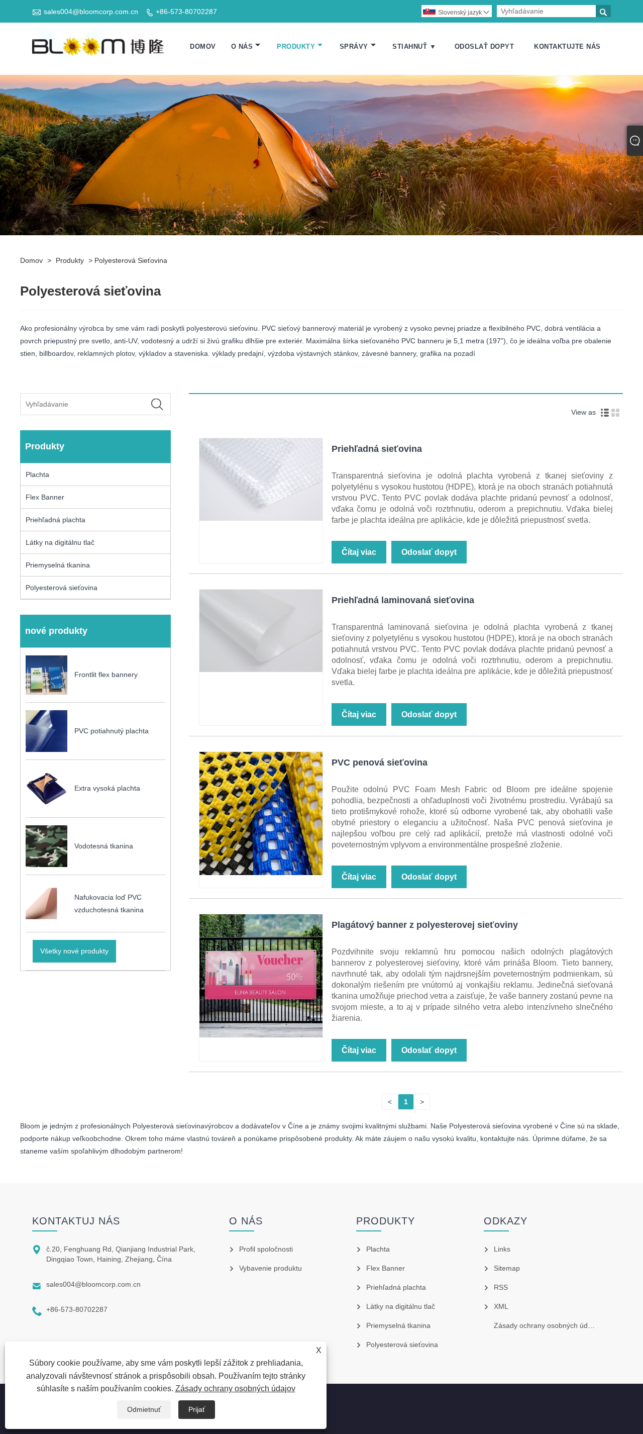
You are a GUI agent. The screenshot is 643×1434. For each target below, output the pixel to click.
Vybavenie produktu (270, 1268)
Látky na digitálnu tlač (60, 542)
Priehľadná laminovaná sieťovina (403, 600)
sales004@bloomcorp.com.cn (91, 12)
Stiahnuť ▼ (414, 46)
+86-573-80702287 (186, 12)
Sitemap (507, 1268)
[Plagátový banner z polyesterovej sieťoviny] (261, 1035)
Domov (203, 46)
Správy (354, 46)
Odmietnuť (144, 1409)
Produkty (296, 46)
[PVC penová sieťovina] (261, 873)
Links (502, 1249)
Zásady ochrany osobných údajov (235, 1388)
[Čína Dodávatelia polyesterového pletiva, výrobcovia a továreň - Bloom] (99, 47)
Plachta (37, 474)
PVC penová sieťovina (379, 762)
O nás (242, 46)
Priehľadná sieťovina (377, 449)
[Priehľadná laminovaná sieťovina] (261, 669)
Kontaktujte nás (567, 46)
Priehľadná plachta (55, 520)
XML (501, 1306)
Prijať (196, 1409)
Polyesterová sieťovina (130, 260)
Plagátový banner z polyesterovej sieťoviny (425, 925)
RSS (501, 1287)
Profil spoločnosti (266, 1249)
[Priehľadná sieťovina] (261, 518)
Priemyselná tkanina (58, 565)
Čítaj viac (359, 552)
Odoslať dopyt (484, 46)
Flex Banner (45, 497)
